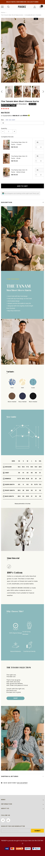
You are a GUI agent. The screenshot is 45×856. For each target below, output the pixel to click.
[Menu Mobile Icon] (2, 7)
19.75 (19, 478)
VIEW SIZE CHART (10, 120)
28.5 (19, 490)
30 (32, 490)
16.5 (23, 467)
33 (40, 496)
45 (32, 473)
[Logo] (22, 6)
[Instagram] (8, 820)
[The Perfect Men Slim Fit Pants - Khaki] (6, 159)
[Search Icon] (8, 7)
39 (19, 473)
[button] (5, 108)
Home (3, 12)
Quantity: (4, 128)
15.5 (19, 467)
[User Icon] (35, 7)
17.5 (27, 467)
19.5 (36, 467)
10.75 (36, 484)
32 (40, 490)
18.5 (31, 467)
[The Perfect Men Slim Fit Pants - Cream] (6, 145)
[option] (22, 50)
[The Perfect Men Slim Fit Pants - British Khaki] (6, 172)
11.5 (40, 484)
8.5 (19, 484)
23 (36, 478)
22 (31, 478)
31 (36, 490)
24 (40, 478)
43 (27, 473)
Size (8, 120)
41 (23, 473)
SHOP (15, 698)
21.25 (27, 478)
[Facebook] (3, 820)
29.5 (27, 490)
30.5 (27, 496)
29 (23, 490)
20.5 (40, 467)
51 (40, 473)
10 (31, 484)
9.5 (27, 484)
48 (36, 473)
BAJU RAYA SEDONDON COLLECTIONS (22, 2)
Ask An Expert (22, 783)
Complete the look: (7, 137)
